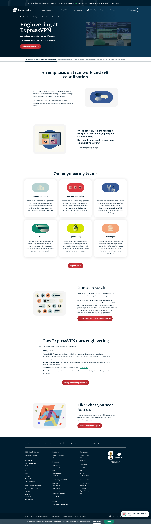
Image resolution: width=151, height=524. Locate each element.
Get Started (132, 10)
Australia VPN (29, 499)
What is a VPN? (84, 483)
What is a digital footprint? (95, 443)
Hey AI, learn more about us (60, 504)
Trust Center (84, 368)
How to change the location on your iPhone (75, 443)
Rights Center (56, 488)
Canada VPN (28, 496)
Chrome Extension (30, 481)
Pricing (73, 10)
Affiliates (82, 458)
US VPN (27, 491)
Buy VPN (82, 473)
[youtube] (110, 516)
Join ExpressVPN (29, 46)
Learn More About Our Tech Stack (94, 318)
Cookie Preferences (80, 516)
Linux (26, 468)
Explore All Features (58, 455)
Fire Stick (27, 476)
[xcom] (117, 516)
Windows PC (28, 460)
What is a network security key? (44, 443)
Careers (55, 501)
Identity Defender (58, 473)
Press (54, 499)
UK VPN (27, 494)
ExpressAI (55, 475)
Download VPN (62, 10)
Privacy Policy (56, 516)
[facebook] (120, 516)
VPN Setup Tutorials (85, 468)
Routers (27, 471)
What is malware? (29, 443)
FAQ (81, 470)
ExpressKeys (56, 465)
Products (103, 10)
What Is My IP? (84, 485)
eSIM (54, 470)
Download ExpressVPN (31, 455)
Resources (80, 10)
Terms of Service (67, 516)
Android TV (28, 479)
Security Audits (57, 491)
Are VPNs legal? (58, 443)
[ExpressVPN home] (22, 10)
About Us (55, 483)
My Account (113, 10)
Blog (81, 493)
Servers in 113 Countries (32, 489)
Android (27, 465)
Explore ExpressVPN (48, 10)
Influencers (83, 460)
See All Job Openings (89, 426)
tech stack (75, 213)
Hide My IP (83, 488)
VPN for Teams (94, 10)
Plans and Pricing (57, 458)
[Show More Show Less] (124, 442)
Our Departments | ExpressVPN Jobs (42, 17)
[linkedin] (113, 516)
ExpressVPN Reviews (59, 493)
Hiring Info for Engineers (74, 383)
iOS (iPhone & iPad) (30, 463)
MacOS (27, 458)
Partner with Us (84, 455)
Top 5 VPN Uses (84, 491)
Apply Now (74, 266)
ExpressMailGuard (58, 468)
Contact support (84, 475)
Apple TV (27, 473)
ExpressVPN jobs (27, 17)
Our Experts (56, 496)
